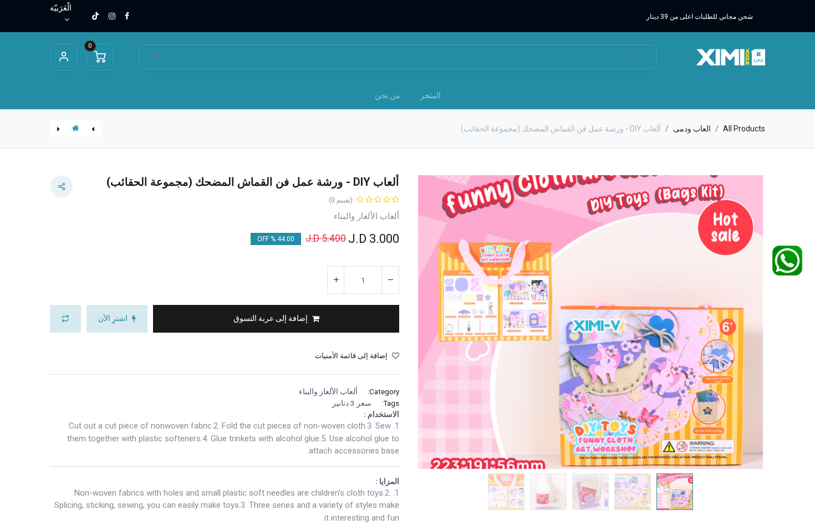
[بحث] (155, 57)
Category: (383, 391)
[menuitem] (430, 95)
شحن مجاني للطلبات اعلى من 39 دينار (699, 17)
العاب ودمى (692, 128)
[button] (739, 322)
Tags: (390, 403)
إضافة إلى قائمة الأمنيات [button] (351, 355)
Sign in (64, 57)
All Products (744, 128)
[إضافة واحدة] (336, 280)
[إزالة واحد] (390, 280)
